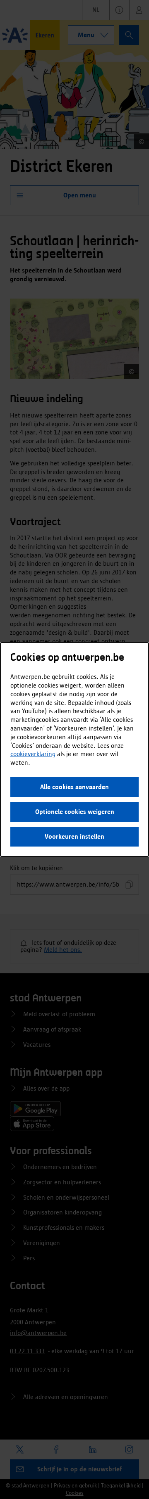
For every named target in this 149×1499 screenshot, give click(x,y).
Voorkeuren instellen (74, 836)
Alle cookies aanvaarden (74, 786)
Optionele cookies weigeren (74, 811)
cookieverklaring (32, 753)
